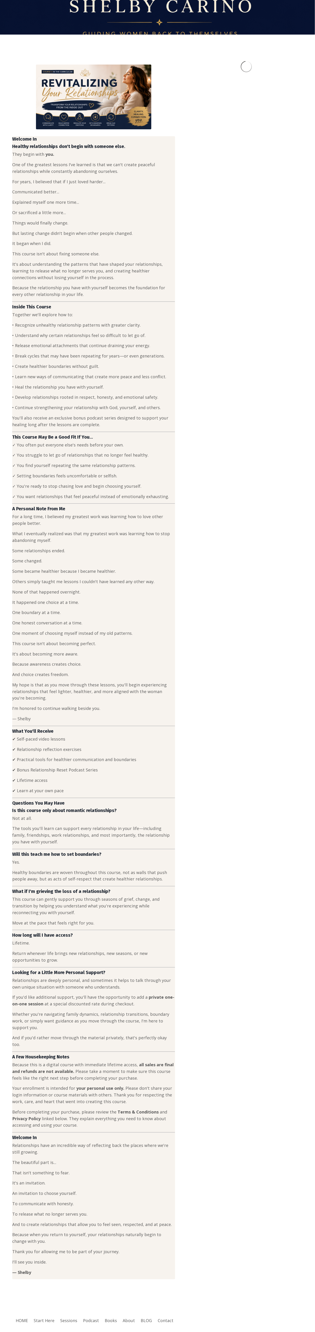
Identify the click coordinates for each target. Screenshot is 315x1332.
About (129, 1320)
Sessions (68, 1320)
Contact (165, 1320)
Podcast (91, 1320)
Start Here (44, 1320)
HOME (22, 1320)
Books (111, 1320)
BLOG (146, 1320)
